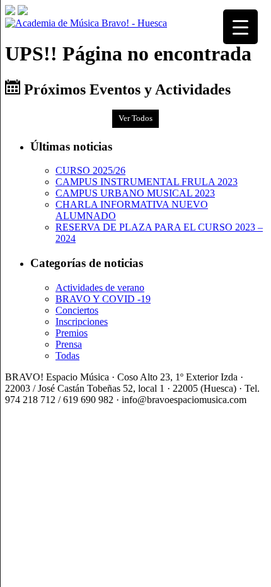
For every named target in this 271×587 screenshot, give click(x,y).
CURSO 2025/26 (90, 170)
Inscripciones (81, 321)
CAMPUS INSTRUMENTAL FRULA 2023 (146, 181)
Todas (67, 355)
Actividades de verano (99, 287)
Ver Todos (135, 118)
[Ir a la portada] (86, 23)
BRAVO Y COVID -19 (103, 299)
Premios (71, 333)
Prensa (68, 344)
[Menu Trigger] (240, 26)
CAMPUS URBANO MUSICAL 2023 (135, 193)
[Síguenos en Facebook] (10, 11)
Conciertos (76, 310)
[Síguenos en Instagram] (23, 11)
